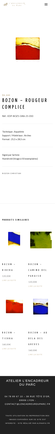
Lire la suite (9, 280)
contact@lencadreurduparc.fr (27, 404)
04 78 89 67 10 (14, 396)
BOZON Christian (11, 173)
